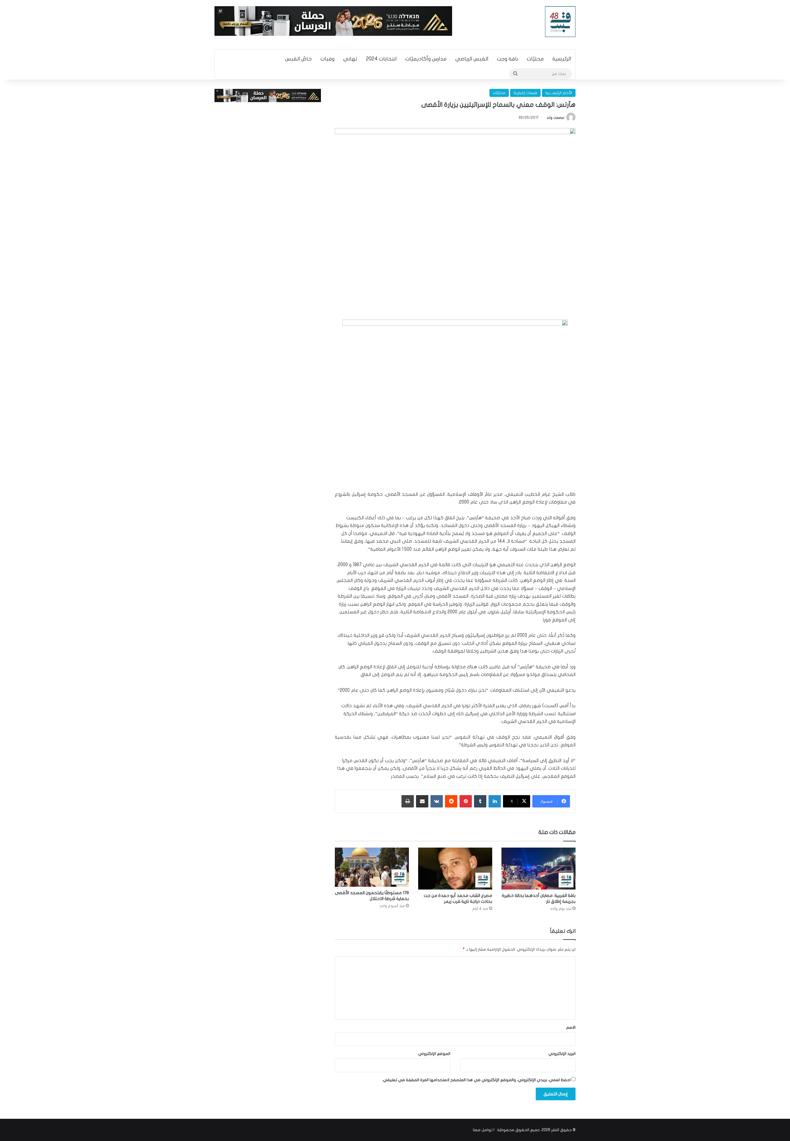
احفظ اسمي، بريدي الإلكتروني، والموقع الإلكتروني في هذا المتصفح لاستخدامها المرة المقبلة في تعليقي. (476, 1080)
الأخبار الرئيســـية (558, 93)
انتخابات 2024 (381, 58)
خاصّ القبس (298, 58)
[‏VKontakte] (436, 801)
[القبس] (560, 21)
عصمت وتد (555, 117)
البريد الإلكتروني (562, 1054)
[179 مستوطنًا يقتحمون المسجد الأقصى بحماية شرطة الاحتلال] (372, 867)
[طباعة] (407, 801)
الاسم (571, 1027)
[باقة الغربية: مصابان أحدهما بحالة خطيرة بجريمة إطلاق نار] (538, 868)
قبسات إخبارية (525, 93)
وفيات (327, 58)
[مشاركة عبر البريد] (422, 801)
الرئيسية (561, 58)
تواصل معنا (483, 1130)
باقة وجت (507, 58)
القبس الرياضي (471, 58)
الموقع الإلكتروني (434, 1054)
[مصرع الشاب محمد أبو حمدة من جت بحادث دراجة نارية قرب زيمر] (455, 868)
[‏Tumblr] (480, 801)
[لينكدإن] (495, 801)
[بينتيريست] (465, 801)
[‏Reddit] (451, 801)
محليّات (535, 58)
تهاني (350, 58)
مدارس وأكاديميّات (426, 58)
